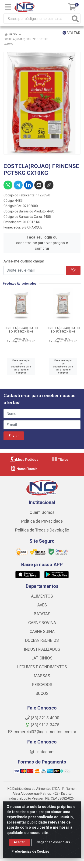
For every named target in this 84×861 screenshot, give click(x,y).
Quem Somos (42, 512)
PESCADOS (42, 684)
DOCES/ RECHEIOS (42, 640)
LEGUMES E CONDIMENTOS (42, 667)
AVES (42, 605)
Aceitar (19, 842)
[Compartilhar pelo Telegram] (18, 185)
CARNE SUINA (42, 631)
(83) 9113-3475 (45, 725)
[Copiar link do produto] (49, 185)
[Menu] (8, 7)
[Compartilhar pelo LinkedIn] (28, 185)
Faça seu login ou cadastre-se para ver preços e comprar (42, 243)
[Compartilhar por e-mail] (38, 185)
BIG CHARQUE (32, 227)
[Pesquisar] (75, 19)
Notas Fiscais (27, 469)
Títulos (63, 459)
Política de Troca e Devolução (42, 530)
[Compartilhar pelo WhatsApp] (8, 185)
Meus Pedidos (26, 459)
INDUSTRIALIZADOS (42, 649)
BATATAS (42, 614)
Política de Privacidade (42, 521)
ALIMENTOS (42, 596)
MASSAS (42, 675)
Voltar (73, 33)
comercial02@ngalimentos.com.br (45, 732)
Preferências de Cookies (30, 851)
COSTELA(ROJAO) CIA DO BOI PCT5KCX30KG (21, 329)
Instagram (45, 752)
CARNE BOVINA (42, 622)
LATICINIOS (42, 658)
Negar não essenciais (53, 842)
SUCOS (42, 693)
